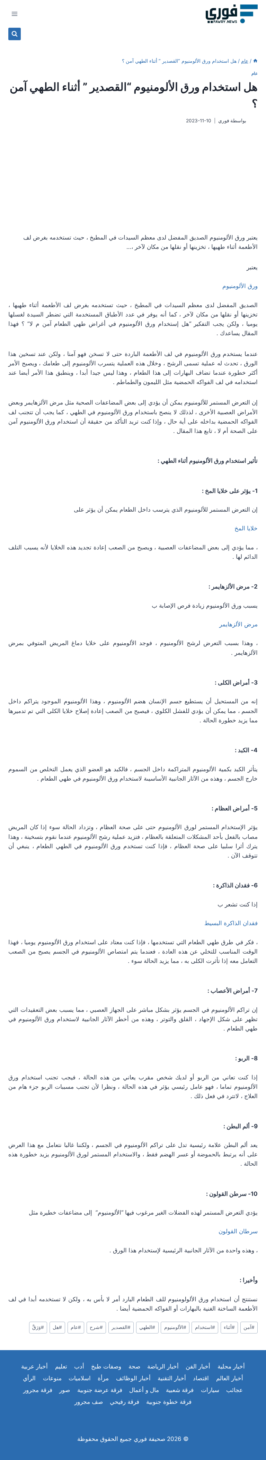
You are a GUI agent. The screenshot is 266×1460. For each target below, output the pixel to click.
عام (254, 73)
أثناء (229, 1327)
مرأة (103, 1378)
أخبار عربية (34, 1366)
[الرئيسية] (255, 61)
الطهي (147, 1327)
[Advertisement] (133, 178)
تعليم (61, 1366)
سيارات (210, 1390)
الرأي (29, 1378)
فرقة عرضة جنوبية (99, 1390)
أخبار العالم (229, 1378)
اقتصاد (201, 1378)
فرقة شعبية (180, 1390)
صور (64, 1390)
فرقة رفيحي (124, 1401)
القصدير (121, 1327)
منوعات (52, 1378)
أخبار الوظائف (133, 1378)
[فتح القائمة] (14, 13)
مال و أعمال (144, 1390)
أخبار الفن (198, 1366)
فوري (223, 120)
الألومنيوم (175, 1327)
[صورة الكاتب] (253, 120)
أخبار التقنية (172, 1378)
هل (57, 1327)
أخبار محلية (231, 1366)
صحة (134, 1366)
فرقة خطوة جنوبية (169, 1401)
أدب (79, 1366)
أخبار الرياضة (163, 1366)
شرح (96, 1327)
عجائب (234, 1390)
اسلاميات (80, 1378)
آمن (249, 1327)
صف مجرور (88, 1401)
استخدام (205, 1327)
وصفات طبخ (106, 1366)
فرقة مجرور (37, 1390)
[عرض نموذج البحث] (14, 34)
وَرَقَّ (38, 1327)
